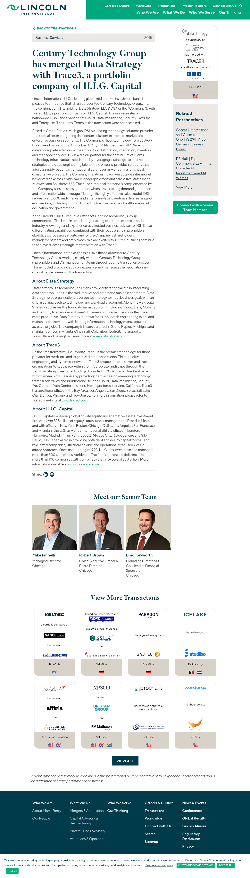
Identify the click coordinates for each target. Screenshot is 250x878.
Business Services (49, 37)
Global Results (194, 818)
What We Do (174, 12)
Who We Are (148, 12)
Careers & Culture (117, 6)
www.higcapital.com (83, 464)
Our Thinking (230, 12)
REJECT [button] (12, 871)
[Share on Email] (52, 475)
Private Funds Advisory (87, 831)
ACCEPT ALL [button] (226, 865)
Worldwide (144, 6)
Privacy (188, 846)
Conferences (192, 811)
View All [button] (127, 761)
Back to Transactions (56, 28)
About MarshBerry (46, 811)
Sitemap (151, 842)
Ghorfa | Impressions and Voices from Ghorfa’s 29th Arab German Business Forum (192, 139)
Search (150, 834)
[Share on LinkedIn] (46, 475)
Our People (41, 818)
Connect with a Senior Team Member (195, 207)
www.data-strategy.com (111, 336)
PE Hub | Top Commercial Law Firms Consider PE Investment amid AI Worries (193, 168)
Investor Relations (194, 6)
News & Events (194, 803)
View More (184, 187)
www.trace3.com (74, 400)
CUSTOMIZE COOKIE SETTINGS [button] (195, 865)
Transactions (166, 6)
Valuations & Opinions (86, 839)
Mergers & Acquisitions (87, 811)
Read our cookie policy (159, 865)
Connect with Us (224, 6)
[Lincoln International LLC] (36, 10)
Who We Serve (202, 12)
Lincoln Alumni (194, 826)
